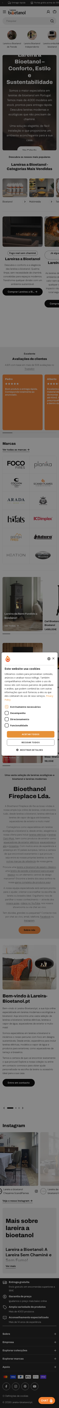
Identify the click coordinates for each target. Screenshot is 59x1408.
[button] (29, 750)
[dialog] (29, 704)
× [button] (53, 658)
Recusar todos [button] (31, 742)
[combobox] (49, 658)
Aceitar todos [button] (30, 734)
